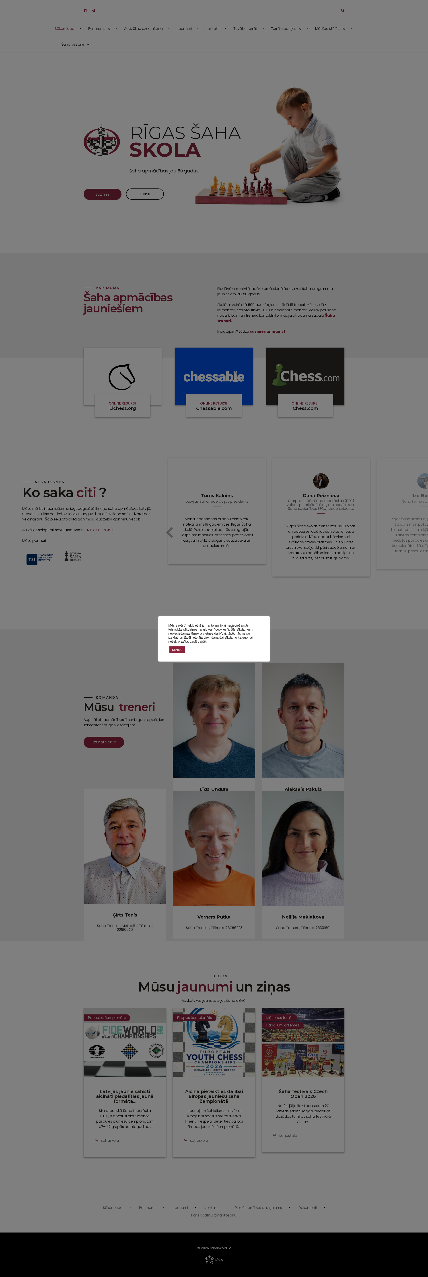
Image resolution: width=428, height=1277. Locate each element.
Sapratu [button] (177, 650)
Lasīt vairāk (198, 641)
